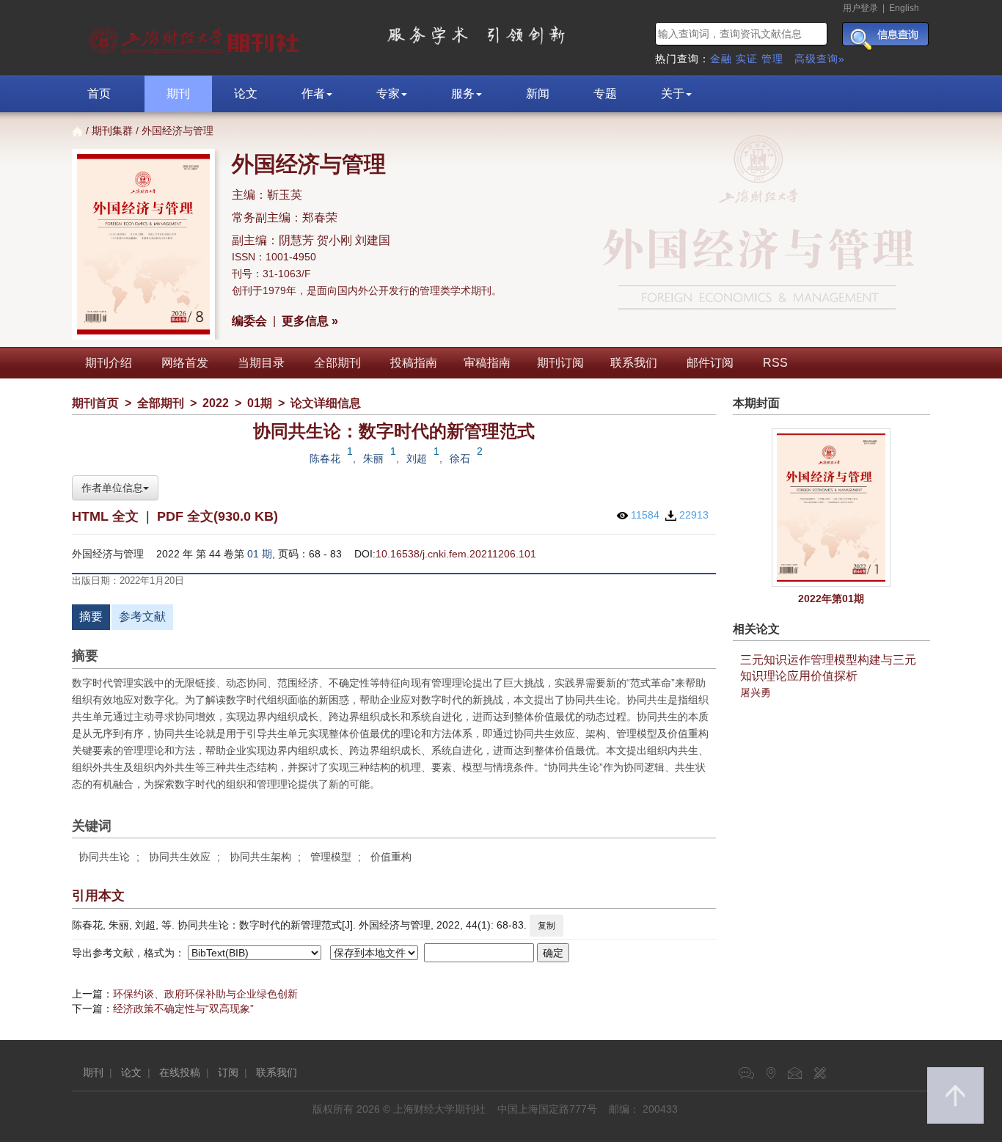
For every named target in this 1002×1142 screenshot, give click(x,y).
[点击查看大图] (832, 508)
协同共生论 (104, 857)
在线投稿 (179, 1072)
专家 (388, 93)
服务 (463, 93)
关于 (672, 93)
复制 (546, 925)
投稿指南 (413, 362)
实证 (747, 59)
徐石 (460, 458)
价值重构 (391, 857)
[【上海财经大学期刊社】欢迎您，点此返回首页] (196, 37)
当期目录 (261, 362)
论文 (245, 93)
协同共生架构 (260, 857)
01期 (259, 403)
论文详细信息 (325, 403)
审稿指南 (487, 362)
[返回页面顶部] (955, 1095)
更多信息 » (310, 321)
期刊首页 (95, 403)
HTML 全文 (105, 516)
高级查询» (819, 59)
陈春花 (325, 458)
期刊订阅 (560, 362)
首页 (99, 93)
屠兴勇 (755, 692)
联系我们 (633, 362)
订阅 (228, 1072)
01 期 (259, 554)
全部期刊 (337, 362)
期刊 (178, 93)
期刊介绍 (108, 362)
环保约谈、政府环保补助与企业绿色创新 (205, 994)
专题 (605, 93)
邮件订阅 (710, 362)
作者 (313, 93)
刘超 (416, 458)
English (904, 8)
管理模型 (330, 857)
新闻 (537, 93)
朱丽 (373, 458)
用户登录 (860, 8)
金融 (721, 59)
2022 (215, 403)
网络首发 (184, 362)
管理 (772, 59)
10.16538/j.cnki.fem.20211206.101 (456, 554)
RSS (775, 362)
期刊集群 (112, 130)
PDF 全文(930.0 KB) (217, 516)
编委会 (249, 321)
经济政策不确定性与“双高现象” (183, 1008)
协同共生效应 (180, 857)
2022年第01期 (831, 598)
